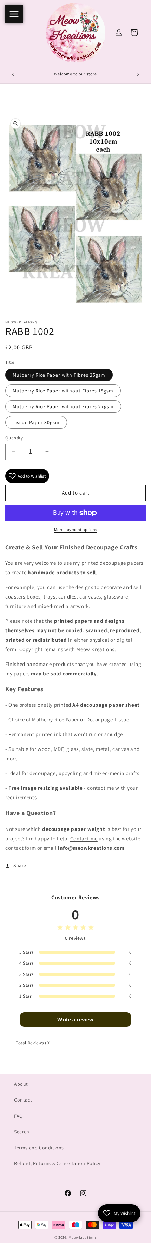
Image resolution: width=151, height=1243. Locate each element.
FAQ (18, 1116)
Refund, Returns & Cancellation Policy (57, 1163)
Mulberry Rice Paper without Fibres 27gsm (63, 406)
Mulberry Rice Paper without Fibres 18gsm (63, 391)
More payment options (75, 529)
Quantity (14, 438)
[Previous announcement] (13, 74)
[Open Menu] (14, 14)
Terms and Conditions (39, 1147)
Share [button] (19, 865)
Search (21, 1132)
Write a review (75, 1020)
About (21, 1084)
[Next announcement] (138, 74)
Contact (23, 1100)
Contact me (84, 838)
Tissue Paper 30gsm (36, 422)
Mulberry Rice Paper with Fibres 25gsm (59, 375)
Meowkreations (82, 1237)
